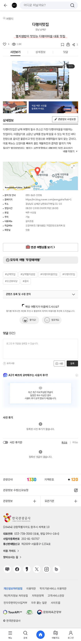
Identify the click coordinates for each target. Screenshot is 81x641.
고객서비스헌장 (56, 595)
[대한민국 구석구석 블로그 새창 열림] (7, 569)
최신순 (64, 442)
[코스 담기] (67, 44)
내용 (68, 151)
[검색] (72, 5)
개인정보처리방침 (13, 588)
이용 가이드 (9, 550)
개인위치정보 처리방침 (16, 595)
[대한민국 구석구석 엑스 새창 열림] (37, 569)
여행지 (9, 18)
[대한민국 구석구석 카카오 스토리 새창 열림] (27, 569)
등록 (72, 363)
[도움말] (4, 363)
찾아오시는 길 (10, 557)
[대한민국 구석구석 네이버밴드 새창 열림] (56, 569)
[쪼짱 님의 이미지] (15, 107)
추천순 (75, 442)
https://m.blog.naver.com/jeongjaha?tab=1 (49, 199)
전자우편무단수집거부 (15, 602)
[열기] (73, 294)
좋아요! (32, 320)
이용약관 (31, 588)
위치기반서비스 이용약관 (53, 588)
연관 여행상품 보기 (41, 247)
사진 (61, 363)
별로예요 (55, 320)
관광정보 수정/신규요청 (15, 490)
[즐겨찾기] (61, 44)
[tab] (10, 635)
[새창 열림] (12, 612)
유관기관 (49, 501)
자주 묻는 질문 (39, 602)
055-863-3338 (34, 195)
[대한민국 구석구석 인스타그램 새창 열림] (46, 569)
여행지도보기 (73, 167)
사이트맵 (55, 602)
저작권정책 (38, 595)
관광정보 (8, 501)
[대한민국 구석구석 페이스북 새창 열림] (17, 569)
